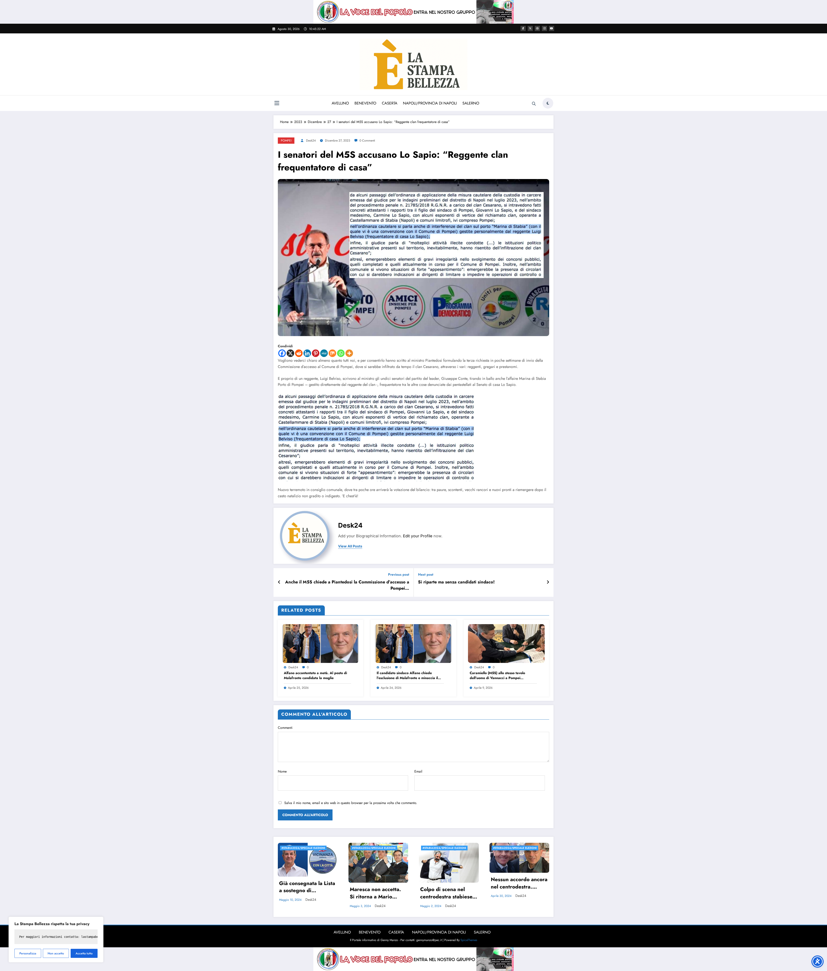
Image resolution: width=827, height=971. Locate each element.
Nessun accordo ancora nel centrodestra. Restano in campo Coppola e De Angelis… (519, 883)
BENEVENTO (365, 103)
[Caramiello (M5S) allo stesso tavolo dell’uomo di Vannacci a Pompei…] (506, 643)
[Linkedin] (307, 353)
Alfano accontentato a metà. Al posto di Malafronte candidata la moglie (315, 675)
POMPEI (286, 140)
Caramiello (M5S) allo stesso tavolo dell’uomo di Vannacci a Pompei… (497, 675)
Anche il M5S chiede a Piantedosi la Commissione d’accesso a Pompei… (347, 585)
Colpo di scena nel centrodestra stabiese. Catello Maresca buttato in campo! (447, 893)
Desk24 (311, 140)
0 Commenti (367, 140)
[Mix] (332, 353)
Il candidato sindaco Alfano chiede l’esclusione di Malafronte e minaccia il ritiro (407, 676)
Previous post (398, 574)
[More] (349, 353)
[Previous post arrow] (279, 582)
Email (418, 771)
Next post (425, 574)
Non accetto (56, 953)
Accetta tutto (84, 953)
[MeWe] (324, 353)
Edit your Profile (417, 536)
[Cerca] (534, 103)
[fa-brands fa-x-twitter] (530, 28)
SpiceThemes (468, 940)
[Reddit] (299, 353)
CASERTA (389, 103)
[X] (290, 353)
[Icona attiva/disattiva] (277, 103)
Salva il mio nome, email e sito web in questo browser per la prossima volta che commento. (350, 802)
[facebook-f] (523, 28)
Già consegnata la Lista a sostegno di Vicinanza (307, 887)
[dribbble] (537, 28)
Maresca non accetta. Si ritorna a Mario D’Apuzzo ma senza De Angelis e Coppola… (378, 893)
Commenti (285, 727)
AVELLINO (340, 103)
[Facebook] (282, 353)
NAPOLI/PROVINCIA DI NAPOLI (430, 103)
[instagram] (544, 28)
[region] (56, 939)
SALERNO (470, 103)
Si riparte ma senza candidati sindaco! (456, 582)
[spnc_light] (548, 103)
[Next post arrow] (548, 582)
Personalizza (27, 953)
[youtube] (551, 28)
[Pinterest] (315, 353)
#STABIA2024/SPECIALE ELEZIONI (303, 848)
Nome (282, 771)
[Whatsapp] (341, 353)
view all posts (350, 546)
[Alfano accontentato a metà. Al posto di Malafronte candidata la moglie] (320, 643)
